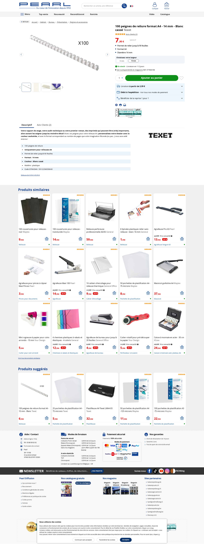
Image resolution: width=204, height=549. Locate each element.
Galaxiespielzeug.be (154, 508)
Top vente (43, 14)
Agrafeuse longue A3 (162, 244)
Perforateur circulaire (128, 353)
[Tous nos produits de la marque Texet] (160, 134)
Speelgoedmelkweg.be (155, 512)
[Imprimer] (121, 105)
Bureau (51, 22)
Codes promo (27, 500)
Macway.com (152, 515)
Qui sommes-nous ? (29, 483)
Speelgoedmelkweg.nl (155, 502)
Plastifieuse (90, 424)
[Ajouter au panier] (46, 239)
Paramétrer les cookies (107, 540)
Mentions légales (28, 493)
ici (159, 534)
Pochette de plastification (130, 299)
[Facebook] (117, 105)
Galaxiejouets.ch (153, 485)
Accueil (35, 22)
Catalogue (165, 14)
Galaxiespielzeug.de (154, 482)
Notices (25, 503)
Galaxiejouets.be (153, 505)
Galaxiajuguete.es (153, 495)
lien (152, 528)
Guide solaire (26, 506)
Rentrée (94, 14)
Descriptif (26, 124)
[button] (129, 70)
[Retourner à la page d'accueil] (45, 6)
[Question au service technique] (125, 105)
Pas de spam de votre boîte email (158, 444)
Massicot (157, 299)
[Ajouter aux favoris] (181, 78)
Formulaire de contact (31, 446)
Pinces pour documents (28, 299)
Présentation (62, 22)
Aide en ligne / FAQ (30, 439)
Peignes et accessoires (78, 22)
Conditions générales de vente (33, 490)
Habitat (43, 22)
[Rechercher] (124, 6)
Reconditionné (77, 14)
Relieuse (22, 244)
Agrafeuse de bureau (94, 353)
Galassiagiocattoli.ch (154, 492)
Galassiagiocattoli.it (154, 498)
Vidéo (151, 14)
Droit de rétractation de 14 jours (158, 439)
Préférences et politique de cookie (34, 496)
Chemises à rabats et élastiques (65, 353)
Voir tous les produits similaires (29, 358)
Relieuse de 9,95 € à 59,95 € (30, 175)
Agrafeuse (57, 299)
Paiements (112, 438)
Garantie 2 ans (152, 442)
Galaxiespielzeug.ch (154, 489)
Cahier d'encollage (93, 299)
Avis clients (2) (44, 124)
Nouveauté (59, 14)
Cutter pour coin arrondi (28, 353)
